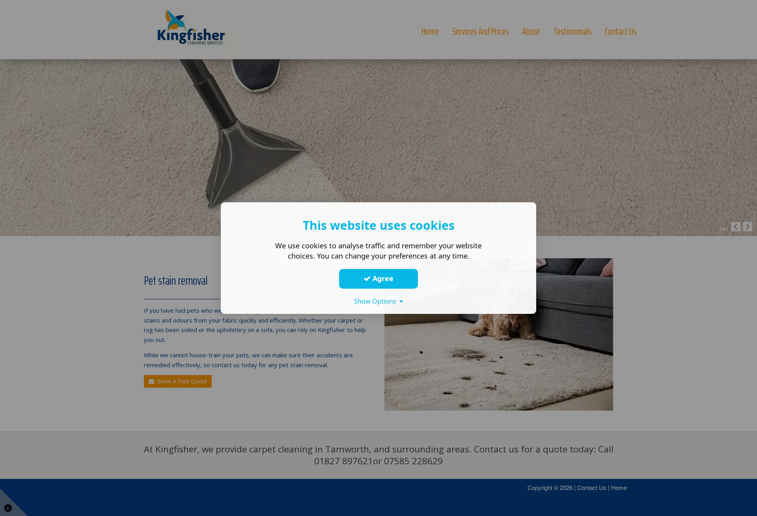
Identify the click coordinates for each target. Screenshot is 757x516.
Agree (382, 278)
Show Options (376, 301)
